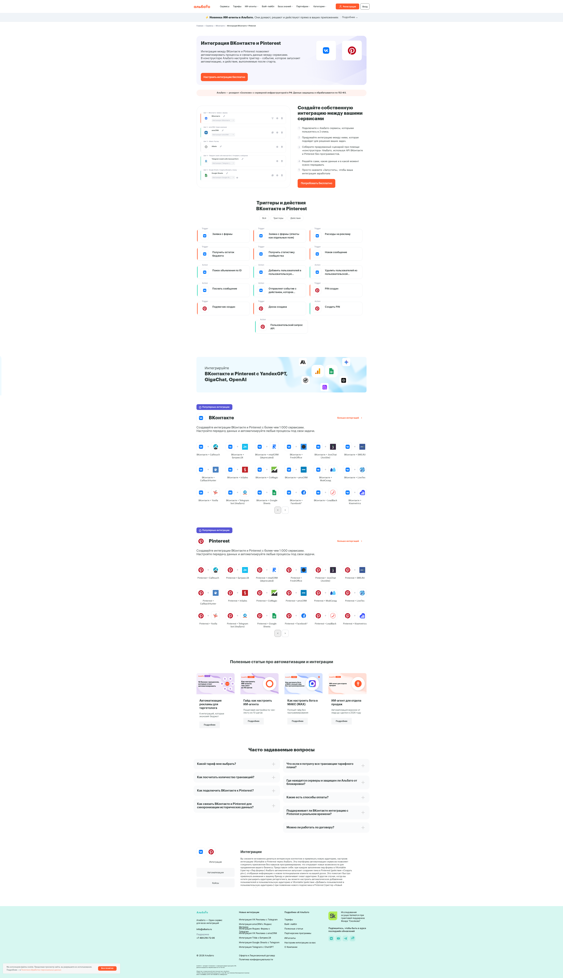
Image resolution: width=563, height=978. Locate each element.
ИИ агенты (290, 938)
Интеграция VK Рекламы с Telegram (258, 919)
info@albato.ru (204, 929)
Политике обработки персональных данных (41, 970)
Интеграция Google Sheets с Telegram (259, 942)
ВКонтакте (220, 26)
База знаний (284, 6)
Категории (319, 6)
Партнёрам (302, 6)
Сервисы (224, 6)
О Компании (290, 947)
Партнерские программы (297, 933)
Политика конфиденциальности (256, 959)
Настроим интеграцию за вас (300, 942)
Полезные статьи (293, 928)
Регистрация (349, 6)
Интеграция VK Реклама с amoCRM (258, 933)
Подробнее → (350, 17)
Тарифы (237, 6)
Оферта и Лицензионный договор (257, 955)
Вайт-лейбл (268, 6)
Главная (199, 26)
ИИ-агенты (251, 6)
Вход (365, 6)
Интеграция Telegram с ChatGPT (256, 947)
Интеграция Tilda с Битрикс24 (255, 937)
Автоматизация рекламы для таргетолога (210, 704)
